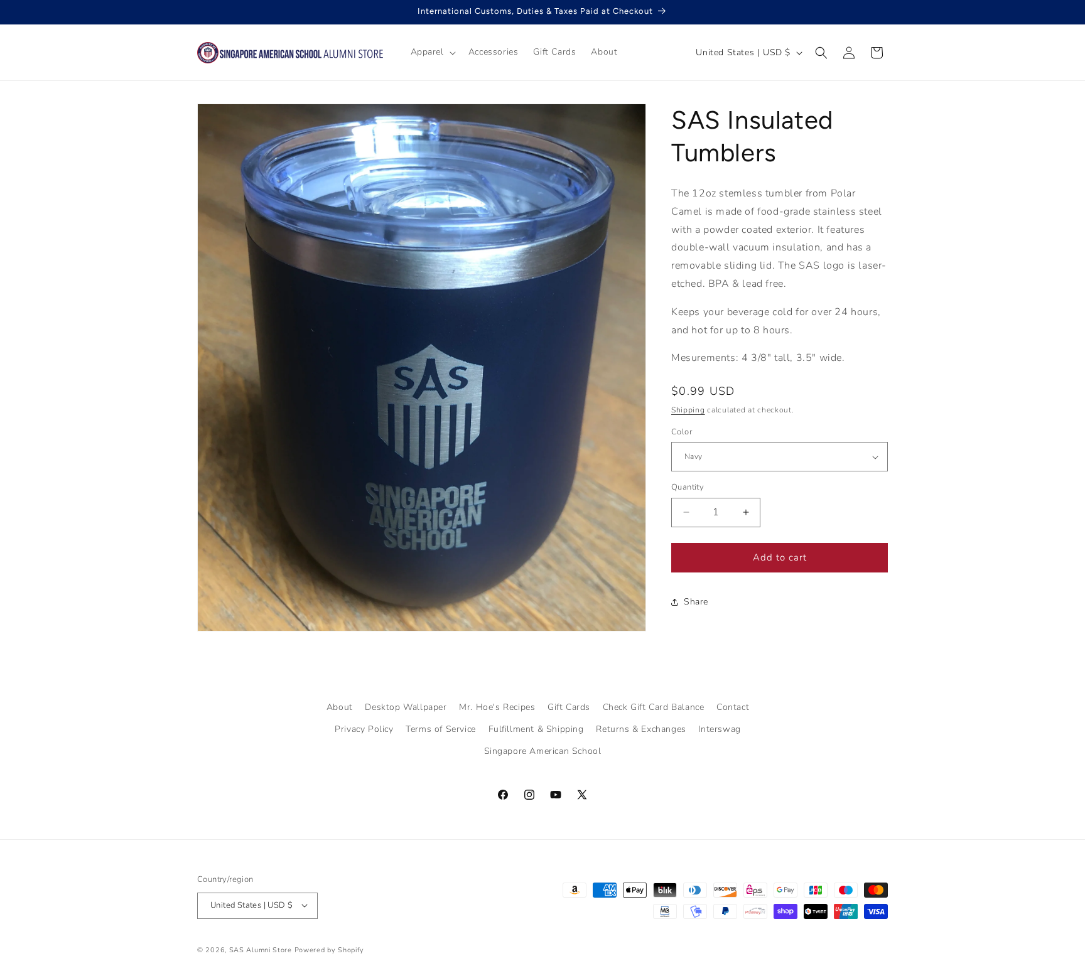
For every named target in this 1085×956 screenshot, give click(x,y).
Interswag (719, 729)
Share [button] (696, 602)
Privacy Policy (364, 729)
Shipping (688, 410)
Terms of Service (441, 729)
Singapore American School (543, 752)
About (340, 707)
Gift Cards (569, 707)
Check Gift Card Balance (653, 707)
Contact (732, 707)
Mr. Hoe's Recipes (497, 707)
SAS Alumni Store (260, 949)
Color (681, 432)
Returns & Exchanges (641, 729)
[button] (432, 52)
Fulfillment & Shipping (536, 729)
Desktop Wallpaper (405, 707)
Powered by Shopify (329, 949)
